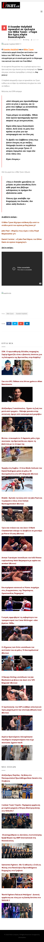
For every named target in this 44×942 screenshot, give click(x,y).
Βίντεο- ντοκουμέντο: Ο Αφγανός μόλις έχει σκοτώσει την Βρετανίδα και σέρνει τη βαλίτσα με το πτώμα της (21, 441)
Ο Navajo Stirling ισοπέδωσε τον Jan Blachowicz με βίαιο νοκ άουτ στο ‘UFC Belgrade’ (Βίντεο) (18, 680)
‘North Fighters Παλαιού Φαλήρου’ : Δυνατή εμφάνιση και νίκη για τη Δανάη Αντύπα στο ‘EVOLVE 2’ (21, 897)
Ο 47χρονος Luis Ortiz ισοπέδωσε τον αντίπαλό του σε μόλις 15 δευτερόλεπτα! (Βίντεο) (20, 650)
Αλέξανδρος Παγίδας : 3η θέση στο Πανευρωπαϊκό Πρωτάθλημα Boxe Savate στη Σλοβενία (22, 778)
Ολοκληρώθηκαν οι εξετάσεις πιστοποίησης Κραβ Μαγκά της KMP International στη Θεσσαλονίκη (22, 838)
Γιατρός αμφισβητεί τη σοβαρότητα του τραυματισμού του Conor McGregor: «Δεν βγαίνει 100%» (20, 620)
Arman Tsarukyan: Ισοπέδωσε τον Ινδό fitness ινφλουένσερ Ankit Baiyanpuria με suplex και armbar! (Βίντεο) (21, 560)
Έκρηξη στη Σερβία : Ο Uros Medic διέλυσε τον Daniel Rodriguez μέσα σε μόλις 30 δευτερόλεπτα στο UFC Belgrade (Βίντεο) (22, 471)
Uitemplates (22, 937)
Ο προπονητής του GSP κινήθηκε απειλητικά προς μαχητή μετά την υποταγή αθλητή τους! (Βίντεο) (22, 710)
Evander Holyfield (10, 49)
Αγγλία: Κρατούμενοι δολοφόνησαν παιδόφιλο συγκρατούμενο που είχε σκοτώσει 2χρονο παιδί (18, 740)
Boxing (27, 40)
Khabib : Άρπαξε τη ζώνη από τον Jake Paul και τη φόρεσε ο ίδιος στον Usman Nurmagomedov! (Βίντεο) (22, 501)
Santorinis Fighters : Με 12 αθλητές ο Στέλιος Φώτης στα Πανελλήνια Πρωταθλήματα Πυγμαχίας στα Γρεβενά (21, 868)
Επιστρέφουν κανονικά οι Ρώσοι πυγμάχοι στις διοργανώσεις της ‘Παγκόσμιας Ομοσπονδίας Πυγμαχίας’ (20, 590)
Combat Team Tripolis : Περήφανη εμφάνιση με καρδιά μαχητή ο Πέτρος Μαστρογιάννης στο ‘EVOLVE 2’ (21, 808)
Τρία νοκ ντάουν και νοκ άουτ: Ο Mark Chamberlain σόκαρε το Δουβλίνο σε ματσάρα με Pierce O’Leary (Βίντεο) (22, 531)
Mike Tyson (29, 49)
